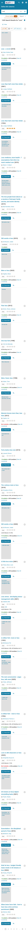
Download (6, 250)
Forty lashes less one (8, 450)
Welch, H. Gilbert (7, 165)
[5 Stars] (14, 55)
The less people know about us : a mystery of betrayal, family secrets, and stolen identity (12, 199)
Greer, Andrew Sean (8, 52)
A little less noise (7, 561)
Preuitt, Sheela (6, 797)
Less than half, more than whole (12, 84)
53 (22, 929)
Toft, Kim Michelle (7, 344)
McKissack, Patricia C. (9, 719)
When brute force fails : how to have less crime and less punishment (11, 907)
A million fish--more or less (10, 638)
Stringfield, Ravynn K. (8, 758)
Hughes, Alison (7, 274)
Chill (6, 607)
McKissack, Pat (7, 643)
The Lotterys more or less (10, 485)
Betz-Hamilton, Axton (8, 206)
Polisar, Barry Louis (8, 565)
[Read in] (22, 2)
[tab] (11, 16)
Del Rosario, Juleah (8, 241)
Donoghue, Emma (7, 490)
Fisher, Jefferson (7, 682)
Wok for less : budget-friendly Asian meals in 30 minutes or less (11, 867)
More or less (5, 270)
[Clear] (21, 11)
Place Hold (7, 63)
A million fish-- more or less (10, 714)
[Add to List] (13, 63)
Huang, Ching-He (7, 873)
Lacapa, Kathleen (7, 89)
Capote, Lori (6, 418)
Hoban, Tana (6, 381)
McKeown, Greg (7, 833)
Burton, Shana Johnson (9, 309)
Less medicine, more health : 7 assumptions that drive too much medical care (11, 160)
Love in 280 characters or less (11, 753)
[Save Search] (24, 20)
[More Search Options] (25, 11)
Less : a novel (5, 49)
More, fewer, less (7, 378)
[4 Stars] (13, 55)
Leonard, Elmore (7, 453)
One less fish (5, 341)
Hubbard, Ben (6, 601)
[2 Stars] (9, 55)
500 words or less (7, 238)
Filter (5, 24)
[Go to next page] (25, 929)
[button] (18, 28)
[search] (19, 2)
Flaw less (4, 305)
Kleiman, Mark (6, 912)
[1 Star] (7, 55)
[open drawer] (2, 2)
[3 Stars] (11, 55)
